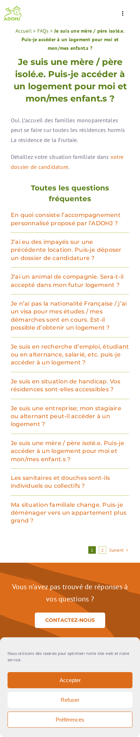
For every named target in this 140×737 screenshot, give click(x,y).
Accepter (70, 680)
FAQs (43, 31)
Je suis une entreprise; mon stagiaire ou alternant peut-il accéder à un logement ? (66, 416)
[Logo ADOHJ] (13, 8)
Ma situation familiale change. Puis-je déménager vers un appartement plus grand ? (68, 512)
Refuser (70, 700)
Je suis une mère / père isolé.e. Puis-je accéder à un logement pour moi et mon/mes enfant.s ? (68, 451)
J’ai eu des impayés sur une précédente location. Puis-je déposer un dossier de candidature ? (66, 249)
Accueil (23, 31)
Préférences (70, 720)
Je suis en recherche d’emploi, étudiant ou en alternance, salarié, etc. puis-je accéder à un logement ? (70, 354)
